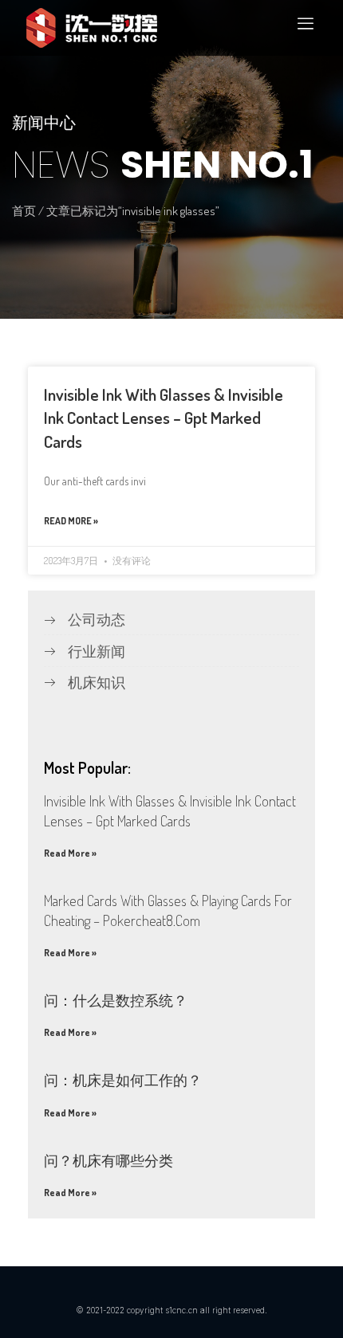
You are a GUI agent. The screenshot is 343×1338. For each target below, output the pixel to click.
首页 (24, 210)
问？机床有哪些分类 (108, 1160)
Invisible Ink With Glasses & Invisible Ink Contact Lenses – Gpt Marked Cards (163, 417)
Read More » (71, 521)
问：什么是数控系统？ (115, 1000)
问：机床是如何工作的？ (123, 1080)
